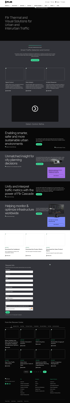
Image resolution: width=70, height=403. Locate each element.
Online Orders (52, 389)
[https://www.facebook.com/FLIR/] (7, 383)
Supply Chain (37, 389)
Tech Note (49, 326)
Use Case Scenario (55, 326)
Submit (7, 312)
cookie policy (20, 314)
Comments (7, 300)
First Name (7, 269)
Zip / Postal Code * (9, 291)
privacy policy (15, 314)
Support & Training (38, 5)
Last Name (7, 273)
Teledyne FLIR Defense (24, 385)
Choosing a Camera (29, 326)
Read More (8, 347)
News (36, 381)
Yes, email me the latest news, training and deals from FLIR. (18, 306)
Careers (36, 383)
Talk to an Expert (35, 60)
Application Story (16, 326)
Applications (14, 5)
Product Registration (54, 387)
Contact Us (52, 381)
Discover (29, 5)
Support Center (53, 383)
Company (7, 282)
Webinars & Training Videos (55, 392)
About (46, 5)
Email (6, 278)
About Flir (22, 381)
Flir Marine (22, 389)
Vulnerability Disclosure (54, 385)
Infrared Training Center (24, 394)
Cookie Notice (13, 401)
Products (7, 5)
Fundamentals (36, 326)
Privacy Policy (7, 401)
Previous (26, 371)
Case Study (22, 326)
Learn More (39, 144)
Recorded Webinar (43, 326)
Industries (22, 5)
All (11, 326)
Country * (7, 296)
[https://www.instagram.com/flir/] (9, 383)
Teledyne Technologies (24, 383)
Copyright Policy (20, 401)
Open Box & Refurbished (39, 387)
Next (45, 371)
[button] (35, 109)
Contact (52, 5)
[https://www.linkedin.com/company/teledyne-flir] (5, 383)
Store (58, 5)
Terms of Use (26, 401)
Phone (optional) (8, 287)
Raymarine (22, 392)
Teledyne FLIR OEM (24, 387)
